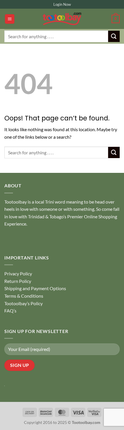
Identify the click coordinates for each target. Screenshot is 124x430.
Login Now (62, 4)
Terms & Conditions (23, 296)
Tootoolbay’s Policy (23, 303)
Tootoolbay (15, 201)
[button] (9, 19)
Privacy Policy (18, 273)
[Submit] (114, 36)
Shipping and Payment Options (35, 288)
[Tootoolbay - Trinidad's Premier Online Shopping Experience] (62, 19)
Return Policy (17, 281)
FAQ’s (10, 310)
